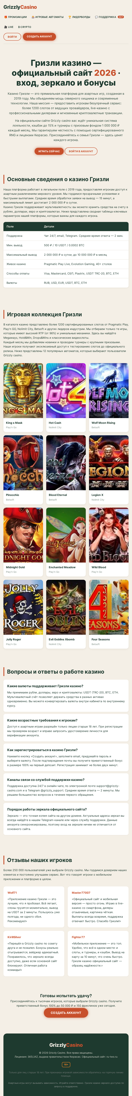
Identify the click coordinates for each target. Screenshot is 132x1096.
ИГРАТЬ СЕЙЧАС (49, 151)
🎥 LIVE (9, 26)
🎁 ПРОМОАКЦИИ (15, 16)
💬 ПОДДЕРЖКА (109, 16)
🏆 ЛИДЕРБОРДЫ (79, 16)
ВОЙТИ (12, 36)
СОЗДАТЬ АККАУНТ (39, 36)
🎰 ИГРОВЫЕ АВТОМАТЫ (48, 16)
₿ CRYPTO (24, 26)
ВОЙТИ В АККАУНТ (81, 151)
